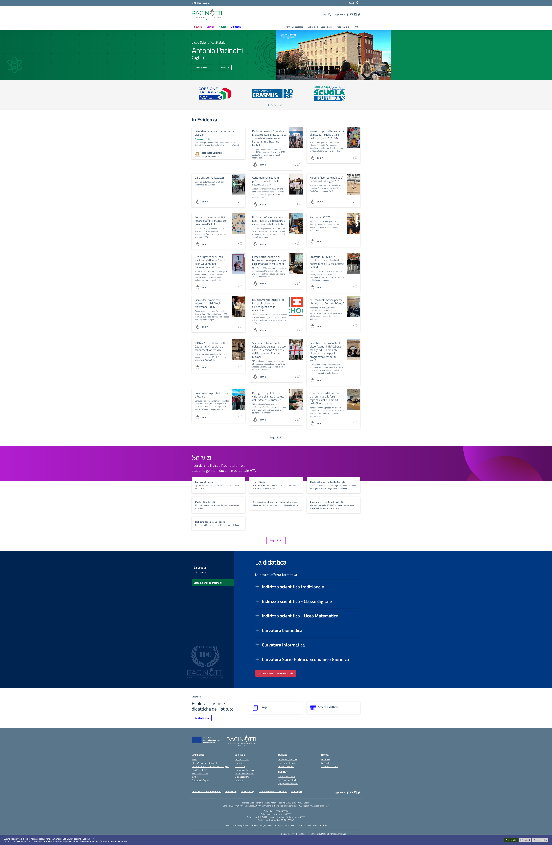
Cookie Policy (287, 834)
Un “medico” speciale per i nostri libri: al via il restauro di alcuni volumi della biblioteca (269, 220)
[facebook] (347, 14)
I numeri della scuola (244, 770)
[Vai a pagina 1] (268, 105)
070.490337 (237, 805)
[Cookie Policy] (88, 839)
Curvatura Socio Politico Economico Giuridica (305, 659)
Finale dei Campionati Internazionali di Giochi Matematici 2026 (208, 303)
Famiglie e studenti (287, 763)
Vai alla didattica (202, 717)
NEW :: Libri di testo (294, 26)
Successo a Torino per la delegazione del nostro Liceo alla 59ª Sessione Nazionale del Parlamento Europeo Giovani (269, 350)
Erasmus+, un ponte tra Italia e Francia (212, 395)
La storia (239, 780)
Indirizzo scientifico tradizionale (293, 586)
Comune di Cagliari (200, 780)
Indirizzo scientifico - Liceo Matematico (300, 615)
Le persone (240, 766)
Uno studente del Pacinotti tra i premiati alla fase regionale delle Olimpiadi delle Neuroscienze (325, 398)
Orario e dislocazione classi (320, 26)
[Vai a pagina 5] (281, 105)
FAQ (356, 26)
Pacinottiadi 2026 (320, 217)
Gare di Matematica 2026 (209, 177)
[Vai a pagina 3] (275, 105)
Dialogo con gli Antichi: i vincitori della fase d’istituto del (268, 396)
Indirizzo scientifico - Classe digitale (297, 601)
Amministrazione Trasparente (206, 791)
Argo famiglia (343, 26)
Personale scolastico (287, 759)
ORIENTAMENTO (202, 67)
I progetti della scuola (288, 783)
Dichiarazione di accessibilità (273, 791)
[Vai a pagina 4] (278, 105)
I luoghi (238, 763)
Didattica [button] (236, 27)
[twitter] (359, 14)
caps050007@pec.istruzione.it (316, 805)
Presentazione (242, 759)
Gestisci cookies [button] (540, 840)
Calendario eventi (329, 766)
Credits (302, 834)
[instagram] (355, 14)
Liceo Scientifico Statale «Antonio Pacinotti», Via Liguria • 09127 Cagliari (280, 802)
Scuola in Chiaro (199, 770)
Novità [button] (222, 27)
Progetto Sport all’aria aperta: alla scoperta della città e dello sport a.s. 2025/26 (327, 134)
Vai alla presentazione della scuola (276, 673)
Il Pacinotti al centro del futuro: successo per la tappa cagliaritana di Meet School (269, 260)
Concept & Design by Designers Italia (328, 834)
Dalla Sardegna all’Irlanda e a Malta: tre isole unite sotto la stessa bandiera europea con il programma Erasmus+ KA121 (269, 138)
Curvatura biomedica (282, 630)
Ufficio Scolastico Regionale (205, 763)
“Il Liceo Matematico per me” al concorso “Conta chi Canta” (327, 302)
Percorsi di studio (286, 766)
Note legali (296, 791)
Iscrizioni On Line (200, 773)
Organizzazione (242, 776)
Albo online (230, 791)
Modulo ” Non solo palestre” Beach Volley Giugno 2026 (326, 179)
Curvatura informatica (283, 644)
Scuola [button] (198, 27)
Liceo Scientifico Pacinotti (208, 583)
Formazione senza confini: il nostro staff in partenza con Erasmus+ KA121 (211, 220)
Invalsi (195, 776)
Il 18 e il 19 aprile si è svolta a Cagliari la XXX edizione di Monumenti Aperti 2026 (211, 346)
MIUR (194, 759)
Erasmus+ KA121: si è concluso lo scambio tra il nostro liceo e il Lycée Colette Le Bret (327, 262)
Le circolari (224, 67)
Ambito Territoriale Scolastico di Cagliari (210, 766)
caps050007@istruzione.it (261, 805)
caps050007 (286, 814)
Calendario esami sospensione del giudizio (215, 133)
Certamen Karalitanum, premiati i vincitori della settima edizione (265, 181)
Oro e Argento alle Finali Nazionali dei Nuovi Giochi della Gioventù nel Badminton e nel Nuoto (210, 262)
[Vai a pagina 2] (272, 105)
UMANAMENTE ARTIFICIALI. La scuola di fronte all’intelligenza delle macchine (269, 305)
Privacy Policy (247, 791)
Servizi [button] (210, 27)
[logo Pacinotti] (207, 14)
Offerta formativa (286, 776)
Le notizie (325, 759)
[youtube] (351, 14)
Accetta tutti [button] (511, 840)
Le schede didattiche (288, 780)
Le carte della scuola (244, 773)
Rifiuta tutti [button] (525, 840)
